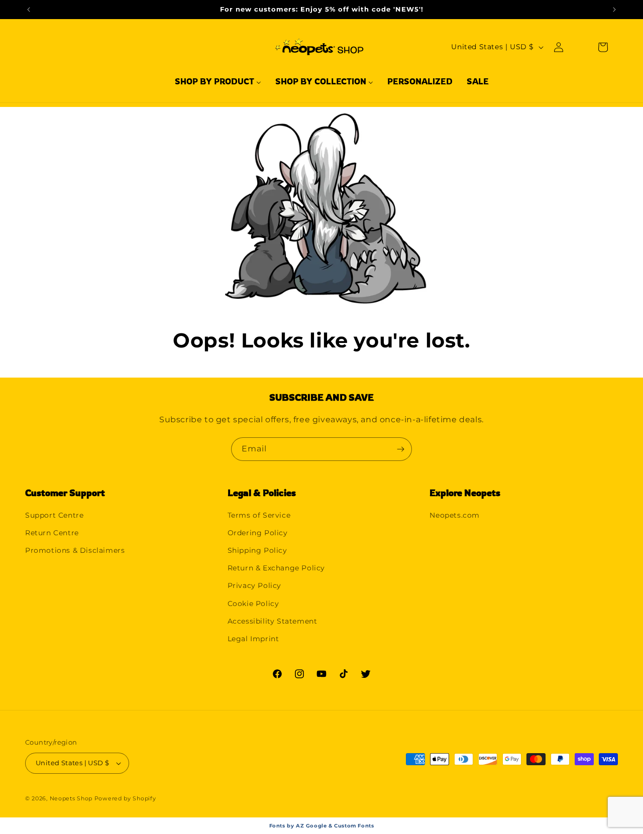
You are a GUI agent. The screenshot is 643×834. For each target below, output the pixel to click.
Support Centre (54, 515)
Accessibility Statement (272, 621)
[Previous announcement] (29, 9)
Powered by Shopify (125, 798)
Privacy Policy (254, 585)
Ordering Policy (258, 532)
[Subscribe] (400, 449)
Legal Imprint (253, 638)
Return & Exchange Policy (276, 567)
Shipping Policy (257, 550)
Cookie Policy (253, 603)
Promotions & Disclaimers (75, 550)
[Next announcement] (614, 9)
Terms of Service (259, 515)
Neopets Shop (71, 798)
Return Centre (52, 532)
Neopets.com (455, 515)
